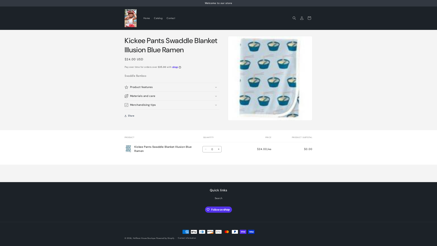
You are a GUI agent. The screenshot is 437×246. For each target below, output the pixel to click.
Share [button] (131, 115)
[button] (294, 18)
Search (218, 198)
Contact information (187, 238)
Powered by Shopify (165, 238)
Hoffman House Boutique (144, 238)
